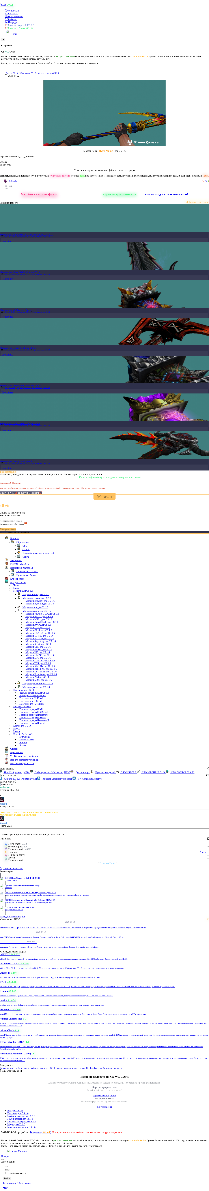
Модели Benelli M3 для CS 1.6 (41, 669)
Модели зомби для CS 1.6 (35, 594)
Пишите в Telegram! (28, 492)
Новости (14, 538)
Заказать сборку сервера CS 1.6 (39, 1068)
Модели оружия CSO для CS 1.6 (42, 613)
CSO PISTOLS (128, 772)
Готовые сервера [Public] (32, 723)
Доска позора (82, 772)
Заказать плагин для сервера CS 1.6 (74, 1068)
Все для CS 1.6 (12, 73)
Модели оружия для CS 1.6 (36, 611)
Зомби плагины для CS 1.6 (21, 1116)
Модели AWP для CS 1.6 (38, 624)
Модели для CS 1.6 (28, 73)
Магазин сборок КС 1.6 (20, 28)
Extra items (24, 737)
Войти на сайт (104, 1107)
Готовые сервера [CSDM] (32, 717)
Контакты (12, 13)
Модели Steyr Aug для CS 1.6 (40, 641)
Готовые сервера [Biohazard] (34, 720)
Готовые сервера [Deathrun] (33, 714)
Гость (14, 34)
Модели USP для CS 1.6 (37, 627)
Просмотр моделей (105, 772)
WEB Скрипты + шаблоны (24, 756)
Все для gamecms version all (24, 759)
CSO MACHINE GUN (153, 772)
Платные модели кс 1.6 (22, 763)
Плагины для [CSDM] (30, 701)
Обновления (22, 542)
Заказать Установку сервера (107, 1068)
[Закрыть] (3, 39)
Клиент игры (17, 579)
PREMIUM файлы (19, 564)
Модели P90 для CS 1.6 (37, 652)
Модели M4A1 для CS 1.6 (38, 619)
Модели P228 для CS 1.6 (38, 677)
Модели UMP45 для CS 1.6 (39, 655)
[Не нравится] (203, 180)
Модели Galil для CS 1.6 (38, 646)
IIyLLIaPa (13, 181)
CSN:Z (26, 549)
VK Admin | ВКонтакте (89, 778)
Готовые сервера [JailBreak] (33, 712)
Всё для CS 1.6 (15, 1110)
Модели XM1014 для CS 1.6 (40, 666)
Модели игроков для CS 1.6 (36, 598)
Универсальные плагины (32, 695)
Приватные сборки (26, 575)
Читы (16, 585)
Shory (203, 852)
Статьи (14, 748)
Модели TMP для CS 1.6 (38, 663)
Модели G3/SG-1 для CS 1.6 (40, 633)
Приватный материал (21, 567)
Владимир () (40, 1132)
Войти (7, 1178)
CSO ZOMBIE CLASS (182, 772)
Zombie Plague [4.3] (23, 734)
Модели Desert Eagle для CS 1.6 (41, 622)
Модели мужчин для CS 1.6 (39, 603)
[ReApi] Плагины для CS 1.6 (34, 692)
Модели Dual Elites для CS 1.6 (41, 671)
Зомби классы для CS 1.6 (20, 1119)
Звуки (16, 588)
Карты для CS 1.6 (22, 725)
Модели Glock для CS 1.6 (38, 630)
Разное (16, 731)
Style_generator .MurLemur (52, 772)
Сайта (25, 556)
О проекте (13, 10)
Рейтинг (12, 19)
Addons (23, 742)
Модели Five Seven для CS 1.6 (41, 674)
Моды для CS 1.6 (16, 1124)
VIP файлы (16, 560)
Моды (16, 728)
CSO (24, 545)
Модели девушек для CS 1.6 (40, 601)
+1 (206, 180)
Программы (16, 752)
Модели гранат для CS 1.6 (36, 687)
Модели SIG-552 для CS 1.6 (39, 638)
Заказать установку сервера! (57, 778)
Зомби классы (26, 739)
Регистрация (9, 1183)
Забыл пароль (24, 1183)
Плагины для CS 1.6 (23, 690)
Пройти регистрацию (104, 1095)
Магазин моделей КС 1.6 (20, 25)
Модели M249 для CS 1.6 (38, 680)
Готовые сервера (22, 706)
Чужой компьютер (16, 1173)
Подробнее (7, 241)
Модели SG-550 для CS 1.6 (39, 635)
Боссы (22, 745)
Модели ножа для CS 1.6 (48, 73)
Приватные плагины (27, 571)
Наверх (5, 1156)
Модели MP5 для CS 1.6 (38, 658)
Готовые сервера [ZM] (31, 709)
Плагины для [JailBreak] (31, 698)
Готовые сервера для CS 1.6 (21, 1121)
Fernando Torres (107, 863)
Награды (12, 22)
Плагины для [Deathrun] (31, 703)
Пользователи (15, 16)
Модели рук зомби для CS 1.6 (37, 683)
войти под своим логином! (166, 194)
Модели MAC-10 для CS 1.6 (40, 660)
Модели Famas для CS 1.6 (38, 649)
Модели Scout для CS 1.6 (38, 644)
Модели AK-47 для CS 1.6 (39, 616)
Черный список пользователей (38, 553)
